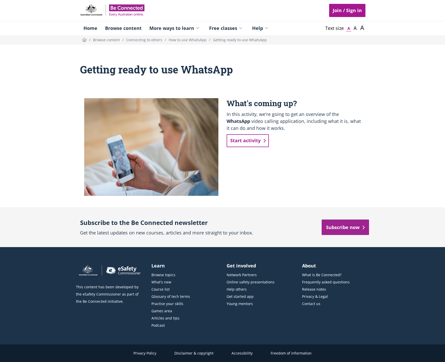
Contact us (311, 303)
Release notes (314, 289)
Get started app (240, 296)
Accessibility (242, 353)
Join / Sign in (347, 10)
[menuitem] (90, 28)
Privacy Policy (144, 353)
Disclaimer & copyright (193, 353)
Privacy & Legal (315, 296)
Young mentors (240, 303)
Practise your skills (167, 303)
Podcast (158, 325)
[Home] (84, 39)
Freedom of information (291, 353)
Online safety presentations (251, 282)
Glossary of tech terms (170, 296)
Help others (237, 289)
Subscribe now (343, 227)
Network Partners (242, 274)
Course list (160, 289)
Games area (161, 310)
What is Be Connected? (321, 274)
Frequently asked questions (326, 282)
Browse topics (163, 274)
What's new (161, 282)
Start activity (245, 140)
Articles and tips (165, 318)
